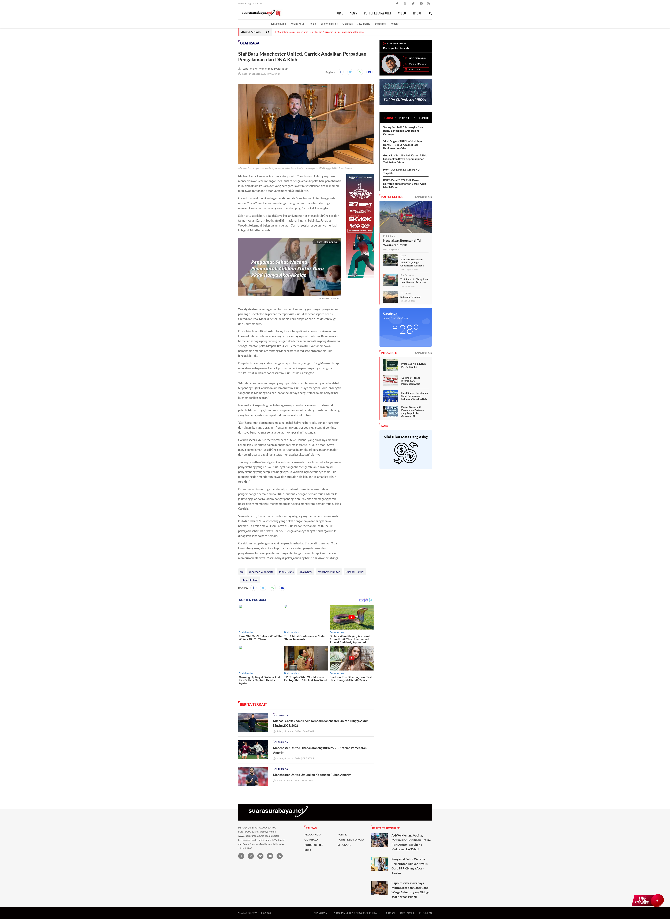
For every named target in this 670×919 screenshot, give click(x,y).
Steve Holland (250, 580)
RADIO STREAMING (417, 58)
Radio (417, 13)
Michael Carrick (354, 571)
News (353, 13)
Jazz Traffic (364, 23)
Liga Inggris (305, 571)
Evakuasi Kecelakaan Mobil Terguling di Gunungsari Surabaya (412, 262)
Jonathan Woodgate (261, 571)
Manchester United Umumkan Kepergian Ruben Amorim (312, 775)
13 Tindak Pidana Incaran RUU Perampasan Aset (410, 380)
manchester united (329, 571)
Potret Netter (313, 844)
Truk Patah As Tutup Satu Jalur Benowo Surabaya (414, 281)
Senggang (380, 23)
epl (242, 571)
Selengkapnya (423, 196)
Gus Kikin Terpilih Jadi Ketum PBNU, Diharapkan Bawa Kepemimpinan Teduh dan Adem (405, 159)
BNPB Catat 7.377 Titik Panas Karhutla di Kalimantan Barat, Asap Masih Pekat (404, 183)
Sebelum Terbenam (410, 296)
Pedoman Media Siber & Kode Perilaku (356, 913)
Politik (312, 23)
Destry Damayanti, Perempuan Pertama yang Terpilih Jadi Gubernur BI (412, 412)
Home (339, 13)
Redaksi (394, 23)
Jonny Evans (286, 571)
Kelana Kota (297, 23)
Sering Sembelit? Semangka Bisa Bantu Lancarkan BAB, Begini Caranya (403, 130)
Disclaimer (407, 913)
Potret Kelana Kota (377, 13)
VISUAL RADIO (415, 69)
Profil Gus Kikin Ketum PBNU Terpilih (413, 365)
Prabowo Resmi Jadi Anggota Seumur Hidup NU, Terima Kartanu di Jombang (315, 32)
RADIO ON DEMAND (417, 64)
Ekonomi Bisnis (329, 23)
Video (402, 13)
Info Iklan (425, 913)
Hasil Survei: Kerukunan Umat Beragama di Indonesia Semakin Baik (414, 396)
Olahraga (348, 23)
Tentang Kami (278, 23)
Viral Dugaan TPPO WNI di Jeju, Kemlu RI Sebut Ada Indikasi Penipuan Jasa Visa (403, 145)
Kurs (307, 850)
